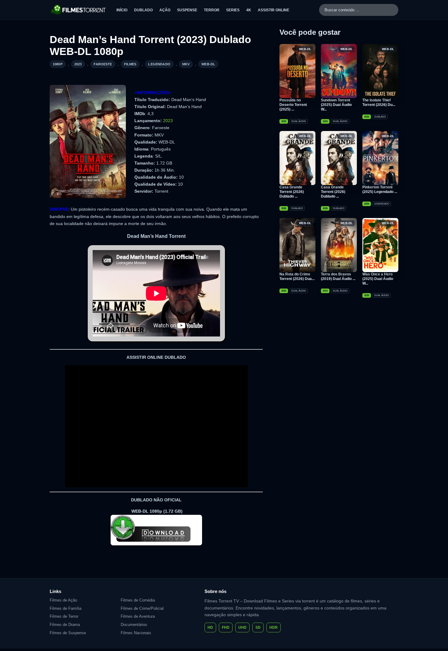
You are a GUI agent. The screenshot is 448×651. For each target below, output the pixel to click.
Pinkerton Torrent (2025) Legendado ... (379, 189)
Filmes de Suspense (68, 633)
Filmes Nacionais (136, 633)
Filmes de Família (65, 608)
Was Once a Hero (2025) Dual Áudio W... (377, 278)
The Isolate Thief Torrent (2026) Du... (378, 102)
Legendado (159, 64)
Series (233, 10)
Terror (211, 10)
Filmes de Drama (65, 624)
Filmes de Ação (63, 600)
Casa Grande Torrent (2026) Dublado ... (291, 191)
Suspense (187, 10)
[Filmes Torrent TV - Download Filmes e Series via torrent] (79, 10)
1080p (57, 64)
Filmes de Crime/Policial (142, 608)
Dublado (143, 10)
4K (248, 10)
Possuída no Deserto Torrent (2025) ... (293, 104)
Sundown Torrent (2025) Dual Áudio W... (336, 104)
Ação (164, 10)
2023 (78, 64)
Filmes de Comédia (138, 600)
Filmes (130, 64)
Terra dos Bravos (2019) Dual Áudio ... (338, 276)
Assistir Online (273, 10)
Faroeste (103, 64)
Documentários (134, 624)
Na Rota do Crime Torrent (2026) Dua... (297, 276)
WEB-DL (208, 64)
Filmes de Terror (64, 616)
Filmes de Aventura (138, 616)
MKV (186, 64)
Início (121, 10)
